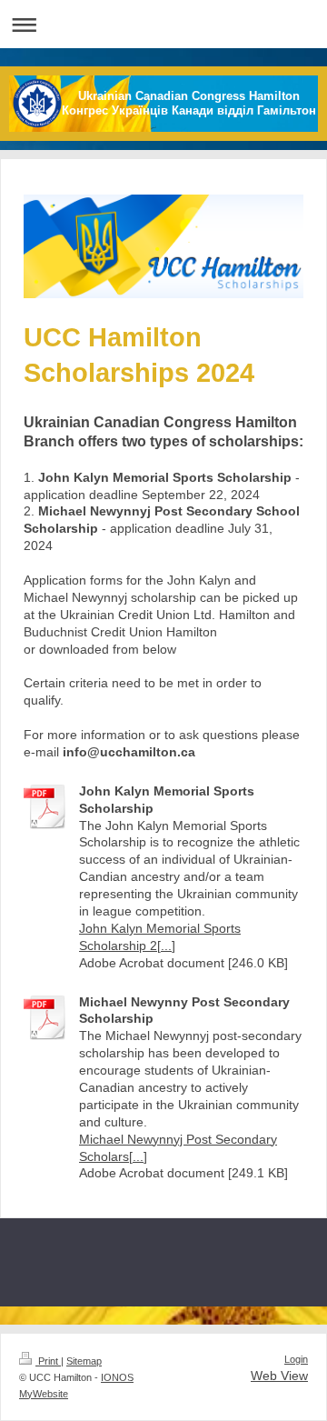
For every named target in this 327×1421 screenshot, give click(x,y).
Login (296, 1359)
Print (48, 1361)
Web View (279, 1375)
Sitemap (84, 1361)
